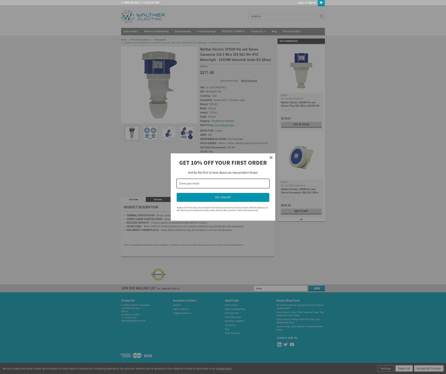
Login (301, 2)
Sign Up (312, 2)
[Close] (271, 157)
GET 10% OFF (223, 197)
